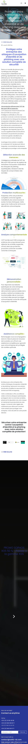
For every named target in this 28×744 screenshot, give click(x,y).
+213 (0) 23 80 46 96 (7, 720)
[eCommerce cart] (25, 3)
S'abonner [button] (22, 732)
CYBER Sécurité (7, 42)
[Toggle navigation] (21, 3)
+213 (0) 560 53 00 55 (7, 725)
